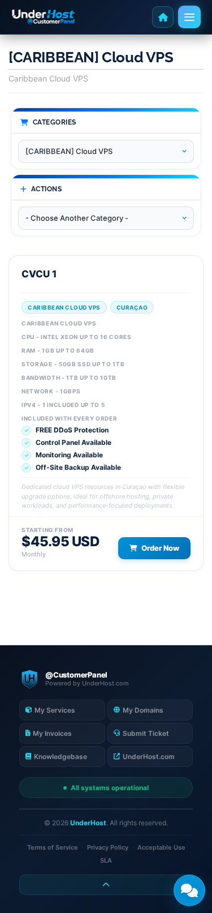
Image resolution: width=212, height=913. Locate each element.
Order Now (160, 547)
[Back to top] (106, 885)
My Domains (143, 710)
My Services (54, 710)
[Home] (163, 17)
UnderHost (88, 822)
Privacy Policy (107, 847)
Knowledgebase (60, 756)
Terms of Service (52, 847)
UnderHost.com (149, 756)
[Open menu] (189, 17)
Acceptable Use (161, 847)
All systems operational (110, 787)
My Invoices (52, 733)
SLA (106, 860)
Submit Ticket (146, 733)
